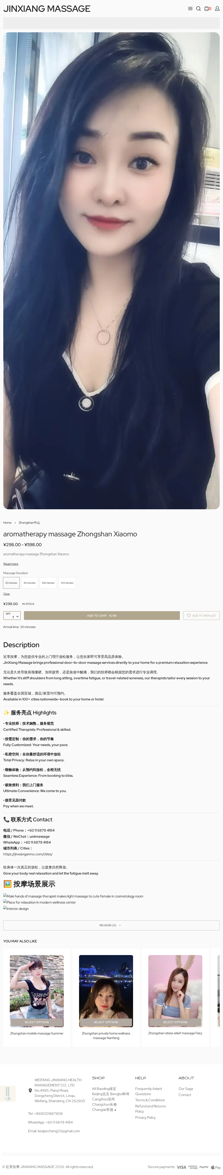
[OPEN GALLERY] (111, 270)
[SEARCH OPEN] (198, 8)
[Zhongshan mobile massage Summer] (37, 991)
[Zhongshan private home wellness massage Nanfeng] (106, 991)
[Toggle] (11, 563)
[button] (111, 925)
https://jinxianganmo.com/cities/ (28, 854)
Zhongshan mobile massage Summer (36, 1033)
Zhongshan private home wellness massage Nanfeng (106, 1035)
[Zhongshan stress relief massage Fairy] (175, 991)
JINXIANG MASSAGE (47, 8)
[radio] (11, 582)
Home (7, 523)
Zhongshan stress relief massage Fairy (175, 1033)
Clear (6, 594)
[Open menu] (190, 8)
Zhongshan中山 (29, 523)
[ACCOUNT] (217, 8)
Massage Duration (15, 573)
